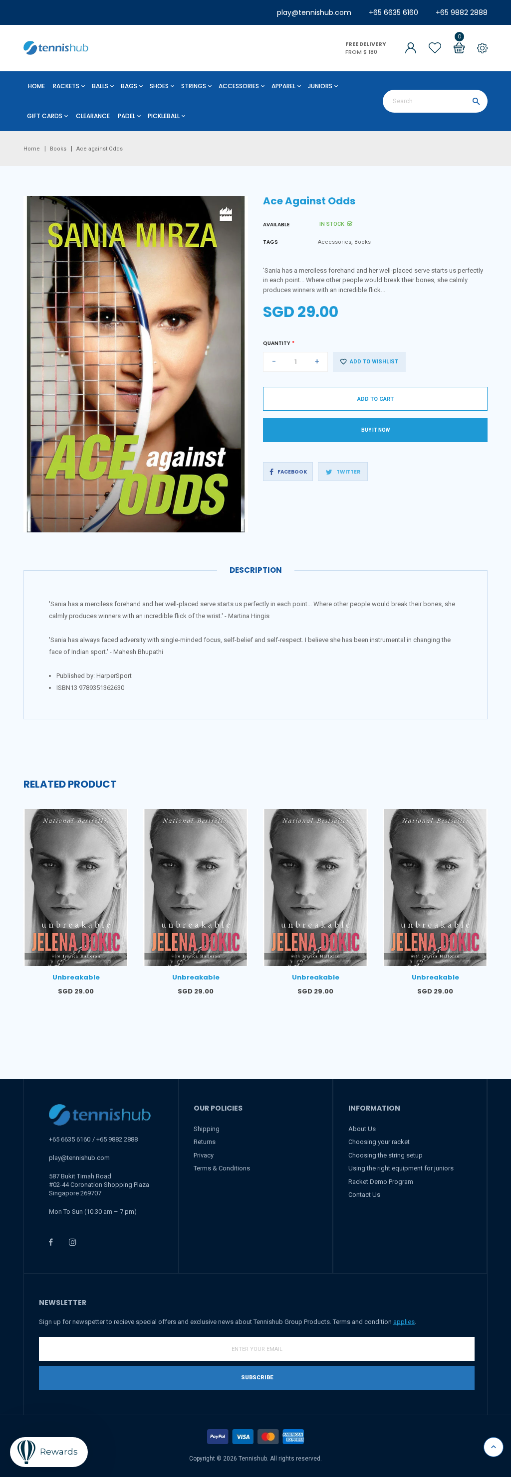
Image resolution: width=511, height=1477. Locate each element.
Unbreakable (76, 977)
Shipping (207, 1129)
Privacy (204, 1155)
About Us (362, 1129)
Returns (205, 1142)
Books (362, 242)
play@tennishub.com (314, 12)
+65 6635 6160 (393, 12)
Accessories (334, 242)
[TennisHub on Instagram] (72, 1242)
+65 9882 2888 (462, 12)
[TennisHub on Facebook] (50, 1242)
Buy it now (375, 430)
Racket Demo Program (380, 1181)
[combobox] (435, 101)
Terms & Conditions (222, 1168)
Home (36, 86)
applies (404, 1321)
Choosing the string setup (385, 1155)
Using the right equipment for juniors (401, 1168)
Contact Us (364, 1194)
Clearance (93, 116)
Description (256, 570)
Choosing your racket (379, 1142)
